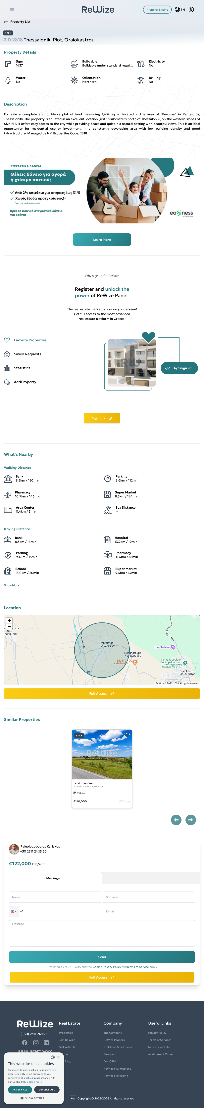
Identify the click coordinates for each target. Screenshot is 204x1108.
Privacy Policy (157, 1033)
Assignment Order (160, 1054)
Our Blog (65, 1061)
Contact (64, 1054)
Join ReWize (67, 1040)
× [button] (58, 1057)
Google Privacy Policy (107, 967)
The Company (113, 1033)
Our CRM (110, 1061)
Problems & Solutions (118, 1047)
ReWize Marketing (116, 1076)
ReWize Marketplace (117, 1068)
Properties (66, 1033)
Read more (35, 1082)
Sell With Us (67, 1047)
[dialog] (34, 1078)
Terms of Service (138, 967)
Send (102, 957)
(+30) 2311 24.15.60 (35, 1034)
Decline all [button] (47, 1089)
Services (109, 1054)
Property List (20, 21)
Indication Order (159, 1047)
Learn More (102, 240)
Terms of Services (159, 1040)
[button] (9, 621)
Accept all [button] (20, 1089)
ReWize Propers (114, 1040)
